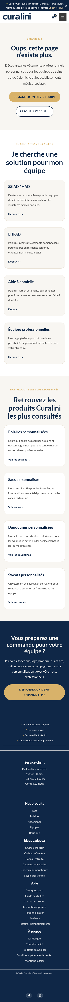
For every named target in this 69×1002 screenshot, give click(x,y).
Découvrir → (16, 213)
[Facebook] (29, 995)
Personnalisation (34, 912)
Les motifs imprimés (34, 906)
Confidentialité (34, 944)
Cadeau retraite (34, 858)
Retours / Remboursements (34, 923)
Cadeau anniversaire (34, 864)
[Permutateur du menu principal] (62, 17)
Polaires (34, 816)
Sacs (34, 810)
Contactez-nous (34, 783)
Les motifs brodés (34, 901)
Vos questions (34, 890)
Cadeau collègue (34, 847)
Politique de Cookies (34, 949)
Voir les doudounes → (21, 554)
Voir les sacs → (17, 507)
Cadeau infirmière (34, 853)
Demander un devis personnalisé (34, 692)
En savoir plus (56, 7)
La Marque (34, 938)
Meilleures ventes (34, 875)
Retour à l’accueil (34, 111)
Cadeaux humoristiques (34, 869)
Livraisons (34, 918)
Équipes (34, 827)
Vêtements (34, 821)
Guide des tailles (34, 895)
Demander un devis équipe (35, 96)
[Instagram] (40, 995)
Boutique (34, 832)
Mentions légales (34, 960)
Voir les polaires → (19, 459)
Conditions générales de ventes (35, 955)
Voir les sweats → (18, 602)
